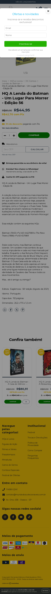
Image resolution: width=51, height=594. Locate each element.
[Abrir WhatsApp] (44, 587)
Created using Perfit (25, 55)
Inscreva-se (25, 44)
